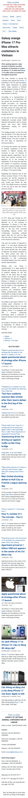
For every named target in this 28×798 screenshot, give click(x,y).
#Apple (6, 336)
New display (13, 31)
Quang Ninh (5, 452)
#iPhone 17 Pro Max (11, 341)
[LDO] (14, 352)
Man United (9, 494)
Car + (4, 31)
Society (5, 17)
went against (18, 452)
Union (19, 20)
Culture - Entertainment (10, 24)
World (21, 27)
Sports (19, 17)
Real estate (6, 27)
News (13, 20)
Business (6, 20)
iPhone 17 (23, 80)
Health (15, 27)
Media (12, 17)
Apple (3, 372)
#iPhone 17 (8, 338)
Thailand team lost (7, 413)
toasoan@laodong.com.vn (14, 752)
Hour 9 (3, 523)
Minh (5, 563)
